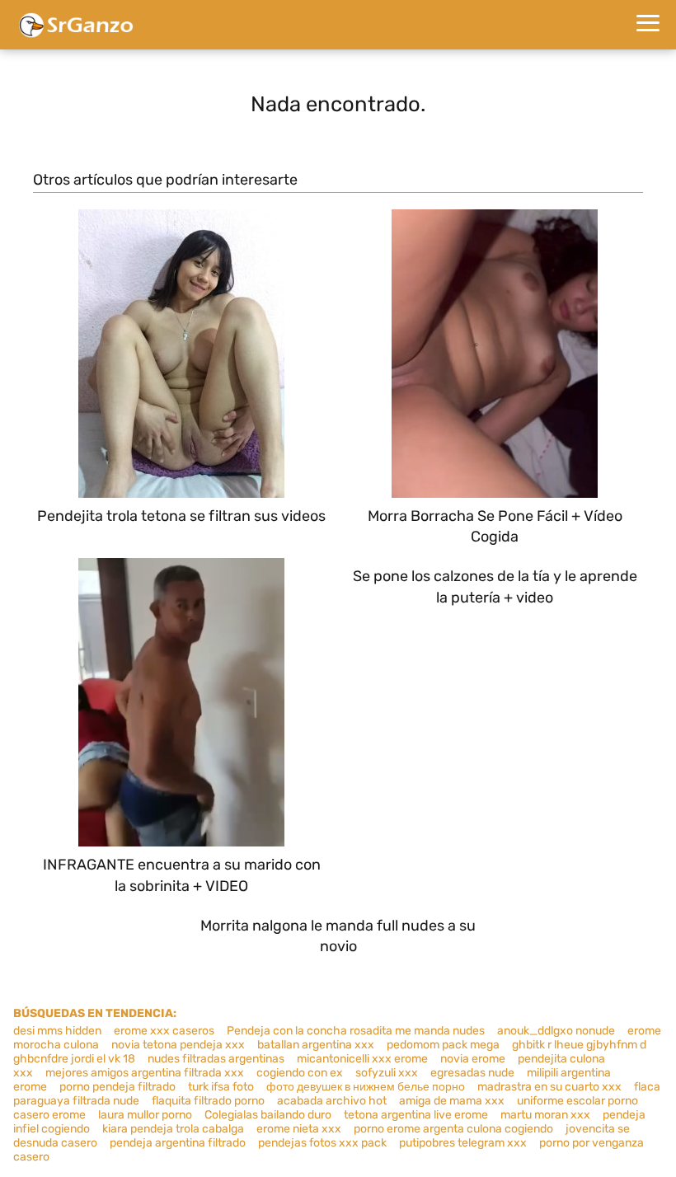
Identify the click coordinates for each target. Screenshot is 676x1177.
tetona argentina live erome (416, 1115)
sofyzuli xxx (386, 1073)
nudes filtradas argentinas (216, 1059)
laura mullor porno (145, 1115)
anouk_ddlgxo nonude (556, 1031)
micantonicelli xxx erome (362, 1059)
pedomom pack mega (443, 1045)
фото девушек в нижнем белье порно (365, 1087)
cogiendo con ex (299, 1073)
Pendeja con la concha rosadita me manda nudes (356, 1031)
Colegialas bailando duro (267, 1115)
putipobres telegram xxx (463, 1143)
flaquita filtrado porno (208, 1101)
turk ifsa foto (221, 1087)
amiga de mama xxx (452, 1101)
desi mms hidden (57, 1031)
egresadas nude (472, 1073)
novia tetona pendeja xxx (178, 1045)
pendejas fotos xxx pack (322, 1143)
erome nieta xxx (298, 1129)
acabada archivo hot (332, 1101)
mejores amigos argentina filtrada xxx (144, 1073)
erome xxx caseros (164, 1031)
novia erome (472, 1059)
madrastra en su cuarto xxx (549, 1087)
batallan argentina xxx (315, 1045)
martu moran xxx (545, 1115)
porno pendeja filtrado (117, 1087)
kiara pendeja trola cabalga (173, 1129)
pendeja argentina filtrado (178, 1143)
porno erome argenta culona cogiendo (453, 1129)
